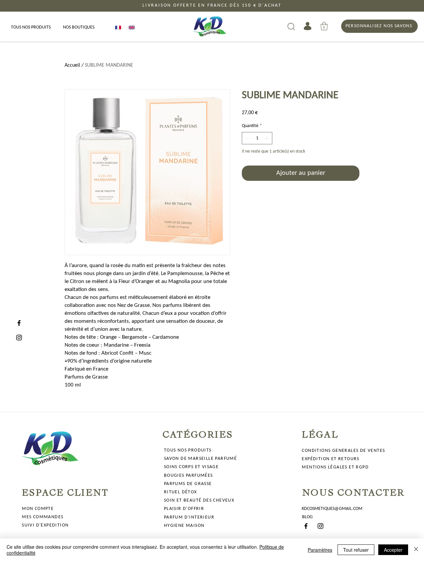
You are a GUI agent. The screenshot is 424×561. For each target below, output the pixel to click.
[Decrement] (247, 138)
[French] (117, 27)
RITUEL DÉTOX (180, 492)
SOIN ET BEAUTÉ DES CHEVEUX (199, 500)
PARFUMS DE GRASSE (188, 483)
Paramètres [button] (320, 549)
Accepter (393, 549)
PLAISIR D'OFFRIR (184, 508)
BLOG (307, 517)
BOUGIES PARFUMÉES (188, 475)
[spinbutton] (257, 138)
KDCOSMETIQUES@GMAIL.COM (332, 508)
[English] (130, 27)
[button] (324, 26)
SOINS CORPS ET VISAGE (191, 466)
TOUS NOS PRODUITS (188, 450)
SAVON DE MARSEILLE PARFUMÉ (200, 458)
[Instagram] (19, 337)
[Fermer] (416, 550)
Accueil (72, 65)
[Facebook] (19, 323)
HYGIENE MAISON (184, 525)
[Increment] (267, 138)
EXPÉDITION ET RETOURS (330, 458)
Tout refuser (356, 549)
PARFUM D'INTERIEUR (189, 517)
